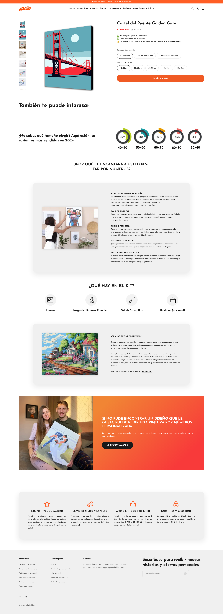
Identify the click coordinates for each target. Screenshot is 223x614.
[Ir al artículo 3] (22, 45)
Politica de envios (26, 586)
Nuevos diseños (76, 8)
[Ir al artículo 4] (22, 55)
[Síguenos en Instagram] (26, 596)
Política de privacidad (27, 573)
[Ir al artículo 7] (22, 82)
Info (150, 8)
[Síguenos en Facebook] (20, 596)
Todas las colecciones (59, 578)
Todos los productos (59, 582)
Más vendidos (56, 573)
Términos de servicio (27, 578)
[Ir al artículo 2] (22, 35)
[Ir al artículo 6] (22, 73)
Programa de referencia (28, 569)
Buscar (53, 564)
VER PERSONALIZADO (117, 445)
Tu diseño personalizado (133, 8)
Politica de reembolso (27, 582)
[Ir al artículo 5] (22, 64)
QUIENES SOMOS (27, 564)
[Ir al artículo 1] (22, 25)
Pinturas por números (109, 8)
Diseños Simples (91, 8)
